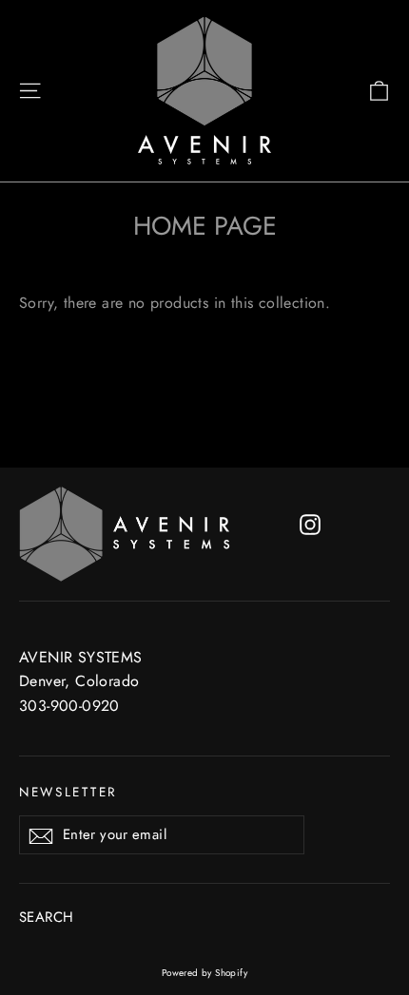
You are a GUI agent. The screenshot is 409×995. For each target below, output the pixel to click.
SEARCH (46, 917)
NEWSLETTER (68, 791)
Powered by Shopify (204, 973)
